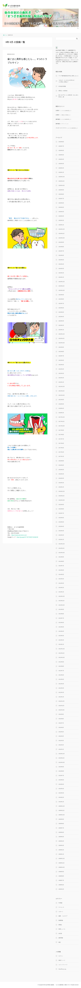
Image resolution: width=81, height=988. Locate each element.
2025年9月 (61, 189)
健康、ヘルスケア (63, 916)
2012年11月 (61, 653)
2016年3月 (61, 478)
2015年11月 (61, 495)
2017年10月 (62, 425)
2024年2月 (61, 272)
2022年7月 (61, 356)
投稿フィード (62, 960)
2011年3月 (61, 740)
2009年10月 (62, 814)
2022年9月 (61, 347)
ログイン (61, 956)
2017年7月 (61, 439)
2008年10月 (62, 867)
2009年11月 (61, 810)
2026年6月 (61, 150)
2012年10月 (62, 657)
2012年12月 (62, 648)
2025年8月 (61, 194)
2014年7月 (61, 565)
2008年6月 (61, 884)
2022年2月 (61, 377)
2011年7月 (61, 723)
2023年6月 (61, 307)
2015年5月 (61, 522)
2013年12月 (62, 596)
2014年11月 (61, 548)
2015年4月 (61, 526)
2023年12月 (62, 281)
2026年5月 (61, 154)
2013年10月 (62, 605)
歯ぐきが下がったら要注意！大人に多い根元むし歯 (68, 95)
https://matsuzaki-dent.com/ (19, 535)
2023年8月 (61, 299)
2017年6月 (61, 443)
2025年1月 (61, 224)
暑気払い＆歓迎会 (63, 90)
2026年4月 (61, 159)
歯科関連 (61, 937)
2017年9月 (61, 430)
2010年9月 (61, 766)
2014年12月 (62, 543)
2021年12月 (62, 386)
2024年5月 (61, 259)
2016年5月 (61, 469)
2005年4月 (61, 889)
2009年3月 (61, 845)
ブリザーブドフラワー (61, 128)
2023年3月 (61, 321)
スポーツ (61, 911)
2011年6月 (61, 727)
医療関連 (61, 920)
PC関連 (60, 902)
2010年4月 (61, 788)
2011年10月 (61, 710)
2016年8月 (61, 460)
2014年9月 (61, 557)
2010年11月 (61, 758)
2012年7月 (61, 670)
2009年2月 (61, 849)
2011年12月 (61, 701)
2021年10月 (62, 395)
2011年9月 (61, 714)
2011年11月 (61, 705)
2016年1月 (61, 487)
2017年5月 (61, 447)
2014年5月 (61, 574)
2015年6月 (61, 517)
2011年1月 (61, 749)
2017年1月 (61, 456)
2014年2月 (61, 587)
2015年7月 (61, 513)
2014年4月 (61, 578)
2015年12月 (62, 491)
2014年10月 (62, 552)
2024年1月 (61, 277)
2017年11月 (61, 421)
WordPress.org (62, 969)
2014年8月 (61, 561)
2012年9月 (61, 662)
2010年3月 (61, 793)
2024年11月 (61, 233)
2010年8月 (61, 771)
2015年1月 (61, 539)
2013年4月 (61, 631)
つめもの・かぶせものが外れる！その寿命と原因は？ (67, 81)
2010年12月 (62, 753)
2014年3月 (61, 583)
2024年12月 (62, 229)
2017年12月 (62, 417)
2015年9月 (61, 504)
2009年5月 (61, 836)
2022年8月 (61, 351)
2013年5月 (61, 627)
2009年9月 (61, 819)
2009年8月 (61, 823)
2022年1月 (61, 382)
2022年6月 (61, 360)
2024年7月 (61, 251)
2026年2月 (61, 168)
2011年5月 (61, 731)
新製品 (60, 924)
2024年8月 (61, 246)
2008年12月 (62, 858)
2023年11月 (61, 286)
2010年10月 (62, 762)
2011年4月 (61, 736)
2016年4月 (61, 474)
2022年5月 (61, 364)
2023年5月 (61, 312)
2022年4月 (61, 369)
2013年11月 (61, 600)
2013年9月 (61, 609)
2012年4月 (61, 683)
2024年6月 (61, 255)
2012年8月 (61, 666)
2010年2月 (61, 797)
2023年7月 (61, 303)
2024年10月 (62, 238)
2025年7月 (61, 198)
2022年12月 (62, 334)
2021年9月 (61, 399)
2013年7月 (61, 618)
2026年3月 (61, 163)
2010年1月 (61, 801)
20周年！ (58, 110)
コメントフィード (63, 964)
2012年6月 (61, 675)
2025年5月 (61, 207)
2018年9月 (61, 404)
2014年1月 (61, 592)
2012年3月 (61, 688)
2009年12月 (62, 806)
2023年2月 (61, 325)
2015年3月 (61, 530)
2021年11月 (61, 391)
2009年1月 (61, 854)
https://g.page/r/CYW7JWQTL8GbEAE (27, 537)
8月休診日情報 (62, 86)
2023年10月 (62, 290)
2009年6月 (61, 832)
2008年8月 (61, 876)
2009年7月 (61, 828)
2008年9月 (61, 871)
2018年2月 (61, 412)
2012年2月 (61, 692)
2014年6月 (61, 570)
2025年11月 (61, 181)
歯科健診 (58, 119)
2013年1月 (61, 644)
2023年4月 (61, 316)
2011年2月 (61, 745)
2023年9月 (61, 294)
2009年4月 (61, 841)
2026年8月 (61, 141)
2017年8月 (61, 434)
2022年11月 (61, 338)
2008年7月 (61, 880)
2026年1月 (61, 172)
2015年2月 (61, 535)
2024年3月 (61, 268)
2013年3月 (61, 635)
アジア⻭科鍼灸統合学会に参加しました (68, 75)
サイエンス (61, 907)
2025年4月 (61, 211)
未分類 (60, 933)
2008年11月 (61, 863)
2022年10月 (62, 342)
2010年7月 (61, 775)
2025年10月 (62, 185)
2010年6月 (61, 779)
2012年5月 (61, 679)
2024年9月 (61, 242)
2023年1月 (61, 329)
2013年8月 (61, 613)
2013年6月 (61, 622)
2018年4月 (61, 408)
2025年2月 (61, 220)
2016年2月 (61, 482)
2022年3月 (61, 373)
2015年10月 (62, 500)
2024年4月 (61, 264)
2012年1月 (61, 696)
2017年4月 (61, 452)
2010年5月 (61, 784)
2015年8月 (61, 509)
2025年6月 (61, 203)
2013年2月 (61, 640)
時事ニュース (62, 929)
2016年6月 (61, 465)
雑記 (60, 942)
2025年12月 (62, 176)
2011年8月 (61, 718)
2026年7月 (61, 146)
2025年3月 (61, 216)
